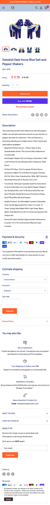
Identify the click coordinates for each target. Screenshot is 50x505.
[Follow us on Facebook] (4, 474)
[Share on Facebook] (32, 114)
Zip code (5, 296)
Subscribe (10, 455)
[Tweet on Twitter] (41, 114)
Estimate (9, 311)
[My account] (41, 7)
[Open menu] (3, 8)
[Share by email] (46, 114)
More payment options (25, 106)
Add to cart (25, 94)
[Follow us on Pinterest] (12, 474)
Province (6, 285)
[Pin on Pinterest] (37, 114)
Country (5, 274)
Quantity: (6, 85)
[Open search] (36, 7)
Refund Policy (8, 321)
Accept (8, 499)
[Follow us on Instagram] (8, 474)
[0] (45, 7)
